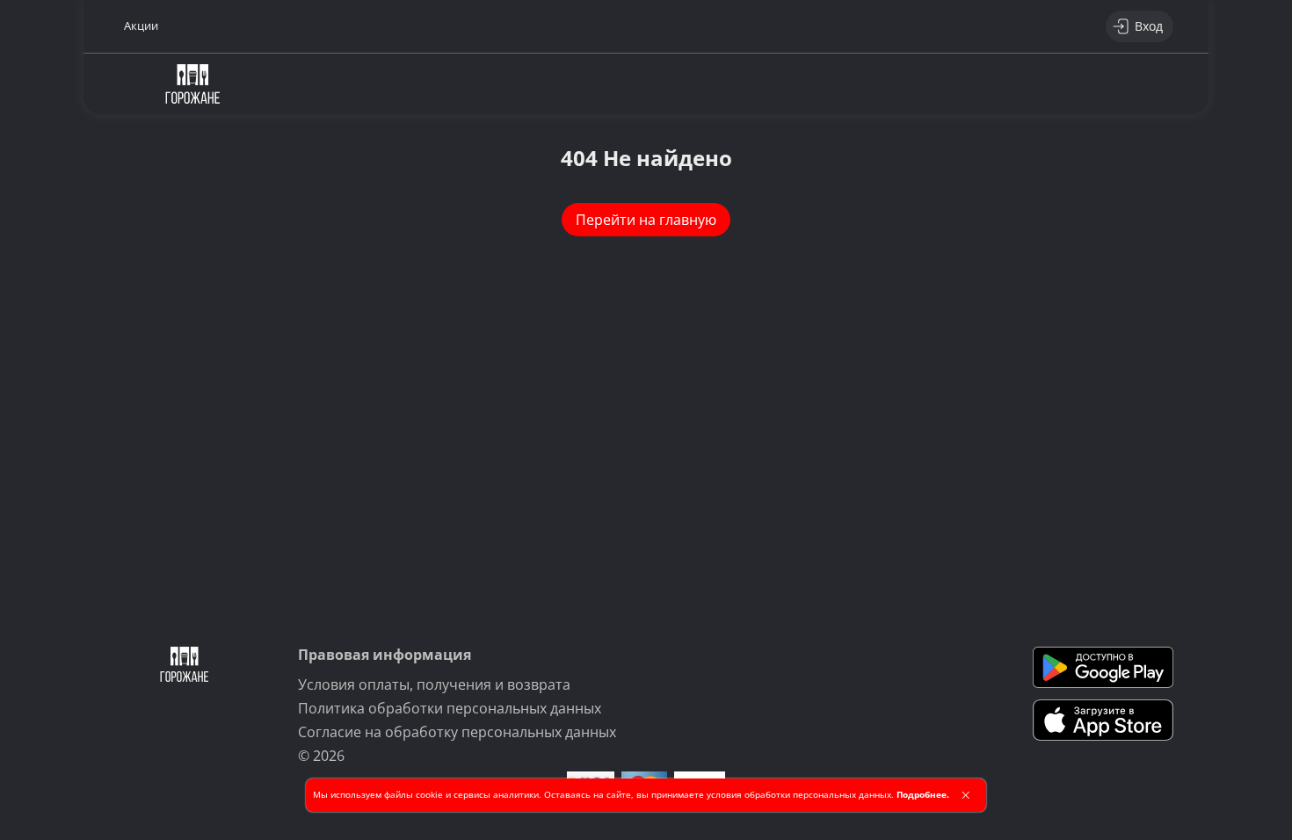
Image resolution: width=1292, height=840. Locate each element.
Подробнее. (922, 794)
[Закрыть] (965, 795)
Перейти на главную (646, 219)
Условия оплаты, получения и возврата (434, 684)
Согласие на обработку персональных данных (457, 732)
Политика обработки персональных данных (449, 708)
